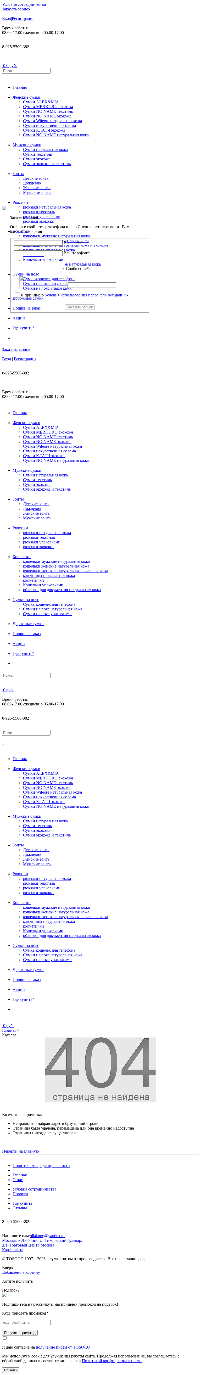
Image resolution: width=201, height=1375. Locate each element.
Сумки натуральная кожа (45, 149)
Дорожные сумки (28, 623)
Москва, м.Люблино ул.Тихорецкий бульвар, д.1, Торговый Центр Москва (42, 1242)
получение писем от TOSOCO (63, 1347)
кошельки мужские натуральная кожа (56, 561)
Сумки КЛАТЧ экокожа (44, 130)
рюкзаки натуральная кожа (47, 532)
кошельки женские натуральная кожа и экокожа (65, 571)
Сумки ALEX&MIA (41, 102)
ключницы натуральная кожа (49, 575)
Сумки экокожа (37, 159)
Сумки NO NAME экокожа (47, 116)
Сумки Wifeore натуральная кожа (52, 121)
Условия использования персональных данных (87, 295)
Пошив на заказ (27, 633)
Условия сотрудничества (24, 4)
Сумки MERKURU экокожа (48, 106)
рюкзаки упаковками (41, 542)
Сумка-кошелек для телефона (49, 604)
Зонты (18, 173)
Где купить (22, 1203)
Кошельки (22, 556)
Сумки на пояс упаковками (47, 613)
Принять (10, 1370)
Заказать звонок (16, 9)
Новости (20, 1194)
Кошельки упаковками (43, 585)
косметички (33, 580)
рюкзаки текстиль (39, 537)
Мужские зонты (37, 192)
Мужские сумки (27, 145)
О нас (18, 1179)
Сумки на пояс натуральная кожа (52, 609)
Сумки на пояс (26, 599)
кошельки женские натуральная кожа (56, 566)
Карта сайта (12, 1250)
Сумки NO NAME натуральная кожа (56, 135)
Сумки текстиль (37, 154)
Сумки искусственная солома (49, 125)
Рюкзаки (20, 202)
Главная (20, 87)
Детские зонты (36, 178)
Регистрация (23, 18)
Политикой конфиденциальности (112, 1361)
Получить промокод (20, 1333)
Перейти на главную (20, 1151)
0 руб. (11, 65)
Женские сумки (26, 97)
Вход (6, 18)
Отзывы (20, 1208)
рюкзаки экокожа (38, 547)
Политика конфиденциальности (41, 1165)
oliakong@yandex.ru (47, 1235)
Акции (19, 318)
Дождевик (32, 183)
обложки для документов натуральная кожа (62, 589)
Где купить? (23, 328)
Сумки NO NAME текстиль (48, 111)
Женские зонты (37, 188)
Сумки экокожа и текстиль (47, 163)
